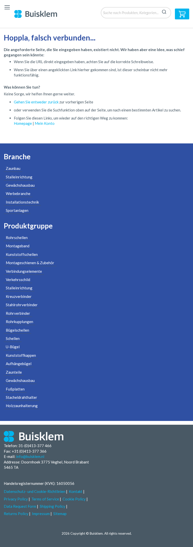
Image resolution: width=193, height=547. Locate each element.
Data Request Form (20, 506)
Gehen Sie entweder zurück (36, 102)
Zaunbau (13, 168)
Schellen (13, 338)
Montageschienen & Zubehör (30, 262)
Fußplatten (15, 389)
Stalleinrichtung (19, 177)
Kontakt (75, 491)
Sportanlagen (17, 210)
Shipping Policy (52, 506)
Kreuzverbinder (19, 296)
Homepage (23, 123)
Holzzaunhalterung (22, 405)
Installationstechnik (22, 202)
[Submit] (164, 11)
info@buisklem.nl (30, 456)
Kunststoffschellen (22, 254)
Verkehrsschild (18, 279)
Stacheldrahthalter (21, 397)
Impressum (41, 513)
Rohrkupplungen (19, 321)
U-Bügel (13, 346)
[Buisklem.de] (39, 14)
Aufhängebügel (18, 363)
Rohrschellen (17, 237)
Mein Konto (45, 123)
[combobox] (136, 12)
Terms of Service (45, 499)
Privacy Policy (16, 499)
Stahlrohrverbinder (22, 304)
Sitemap (60, 513)
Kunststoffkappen (21, 355)
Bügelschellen (17, 330)
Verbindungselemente (24, 271)
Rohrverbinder (18, 313)
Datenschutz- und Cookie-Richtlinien (34, 491)
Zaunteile (14, 372)
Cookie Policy (74, 499)
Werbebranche (18, 193)
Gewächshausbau (20, 185)
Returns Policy (16, 513)
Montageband (17, 246)
